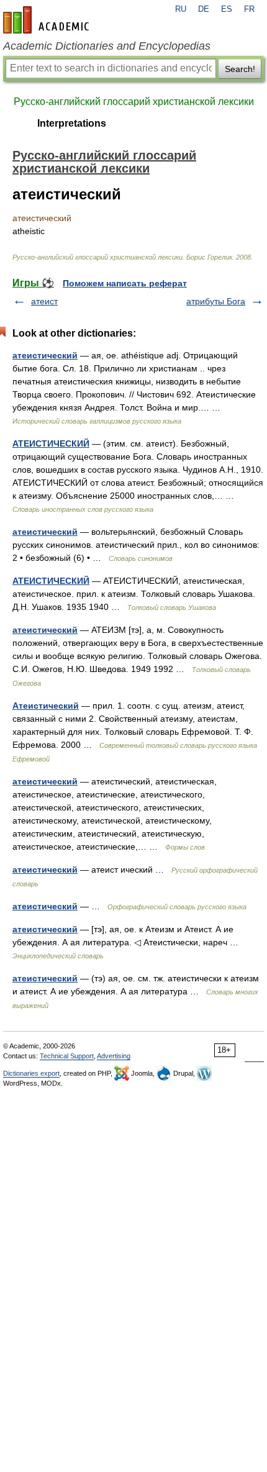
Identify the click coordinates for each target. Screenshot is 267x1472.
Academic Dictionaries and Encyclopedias (106, 46)
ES (226, 9)
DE (203, 9)
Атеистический (45, 706)
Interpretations (71, 123)
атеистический (45, 355)
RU (180, 9)
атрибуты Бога (215, 301)
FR (249, 9)
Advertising (113, 1056)
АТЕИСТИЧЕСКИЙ (50, 443)
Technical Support (67, 1056)
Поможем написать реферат (125, 283)
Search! (240, 69)
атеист (44, 301)
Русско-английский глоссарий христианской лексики (134, 101)
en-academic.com (48, 20)
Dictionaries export (31, 1073)
